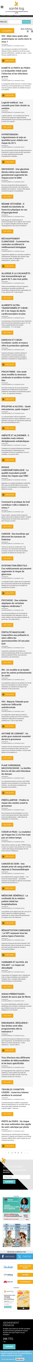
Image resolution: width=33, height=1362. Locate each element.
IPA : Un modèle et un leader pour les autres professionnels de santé (16, 673)
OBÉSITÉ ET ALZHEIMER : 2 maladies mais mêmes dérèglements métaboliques (15, 438)
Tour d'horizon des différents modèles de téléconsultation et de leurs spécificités (15, 1060)
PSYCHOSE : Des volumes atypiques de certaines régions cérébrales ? (14, 603)
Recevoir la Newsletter (16, 1252)
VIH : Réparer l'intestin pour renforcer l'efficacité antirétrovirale (15, 704)
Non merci (19, 1359)
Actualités (10, 15)
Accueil (3, 15)
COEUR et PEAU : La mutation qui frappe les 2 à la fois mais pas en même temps (16, 835)
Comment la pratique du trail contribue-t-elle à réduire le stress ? (15, 505)
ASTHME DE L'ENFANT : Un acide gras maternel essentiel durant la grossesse (16, 736)
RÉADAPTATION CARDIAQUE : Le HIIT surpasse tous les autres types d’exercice (15, 933)
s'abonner (9, 1346)
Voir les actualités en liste (28, 31)
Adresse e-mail (8, 1174)
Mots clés (3, 22)
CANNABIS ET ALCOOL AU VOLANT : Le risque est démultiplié (14, 965)
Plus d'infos (18, 1355)
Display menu (2, 7)
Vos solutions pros (25, 1282)
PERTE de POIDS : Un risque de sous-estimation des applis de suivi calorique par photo (16, 1124)
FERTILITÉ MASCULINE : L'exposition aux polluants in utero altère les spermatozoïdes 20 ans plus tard (15, 638)
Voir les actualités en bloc (32, 31)
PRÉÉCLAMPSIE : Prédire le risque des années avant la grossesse (15, 803)
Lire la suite (10, 60)
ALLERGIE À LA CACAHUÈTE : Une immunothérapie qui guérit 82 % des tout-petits (16, 276)
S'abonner (9, 1182)
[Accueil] (16, 3)
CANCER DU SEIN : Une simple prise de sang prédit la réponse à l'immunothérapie (16, 866)
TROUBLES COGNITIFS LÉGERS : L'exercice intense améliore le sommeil (15, 1092)
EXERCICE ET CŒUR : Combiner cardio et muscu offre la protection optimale (15, 343)
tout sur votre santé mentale (25, 1267)
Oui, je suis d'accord (8, 1359)
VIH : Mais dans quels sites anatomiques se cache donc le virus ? (16, 39)
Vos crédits (25, 1274)
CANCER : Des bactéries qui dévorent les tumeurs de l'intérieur (15, 537)
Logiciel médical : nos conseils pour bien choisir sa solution (15, 105)
